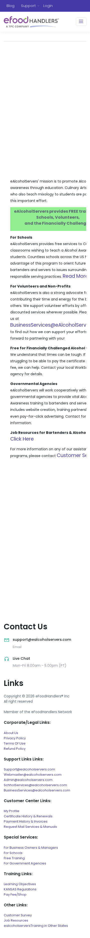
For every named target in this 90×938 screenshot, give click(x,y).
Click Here (22, 439)
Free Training (14, 858)
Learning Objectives (20, 884)
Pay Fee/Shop (15, 894)
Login (48, 5)
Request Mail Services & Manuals (30, 826)
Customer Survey (18, 915)
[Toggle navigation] (81, 22)
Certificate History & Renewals (28, 816)
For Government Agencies (25, 863)
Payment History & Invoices (26, 821)
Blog (10, 5)
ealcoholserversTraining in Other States (36, 925)
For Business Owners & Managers (31, 847)
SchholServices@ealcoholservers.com (35, 785)
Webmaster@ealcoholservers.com (33, 774)
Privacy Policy (15, 738)
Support (28, 5)
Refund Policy (15, 748)
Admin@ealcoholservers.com (28, 779)
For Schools (13, 852)
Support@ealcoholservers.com (29, 769)
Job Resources (16, 920)
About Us (11, 733)
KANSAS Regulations (20, 889)
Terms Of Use (15, 743)
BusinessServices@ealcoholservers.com (37, 790)
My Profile (11, 811)
